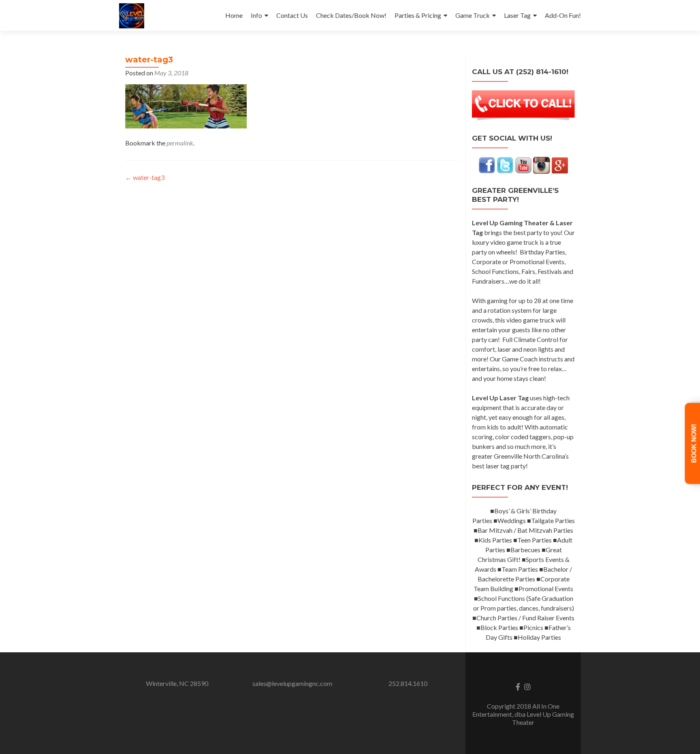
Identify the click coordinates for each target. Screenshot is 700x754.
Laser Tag (517, 15)
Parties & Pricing (418, 15)
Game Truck (472, 15)
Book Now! (694, 443)
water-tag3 (144, 177)
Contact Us (292, 15)
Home (234, 15)
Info (256, 15)
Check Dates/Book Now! (351, 15)
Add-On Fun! (563, 15)
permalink (179, 143)
